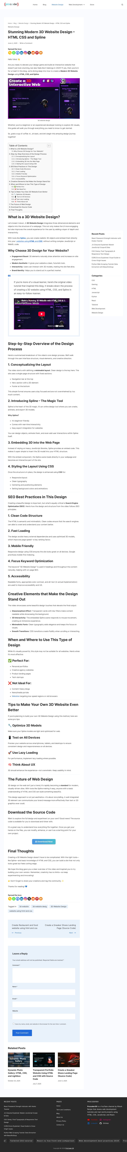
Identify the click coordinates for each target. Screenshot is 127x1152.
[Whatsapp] (13, 52)
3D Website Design (58, 906)
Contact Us (60, 1125)
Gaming (94, 284)
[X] (29, 52)
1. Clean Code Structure (22, 169)
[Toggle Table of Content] (48, 145)
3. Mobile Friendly (20, 174)
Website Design (57, 5)
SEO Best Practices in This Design (24, 166)
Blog (44, 5)
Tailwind (95, 305)
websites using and (29, 241)
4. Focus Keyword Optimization (25, 176)
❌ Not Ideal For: (20, 189)
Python (94, 297)
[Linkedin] (21, 52)
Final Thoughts (16, 210)
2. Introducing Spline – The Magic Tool (27, 159)
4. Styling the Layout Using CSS (26, 164)
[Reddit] (33, 52)
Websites (15, 696)
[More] (41, 52)
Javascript (96, 292)
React (94, 301)
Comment (16, 965)
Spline (23, 238)
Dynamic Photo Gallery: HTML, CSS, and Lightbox (17, 1073)
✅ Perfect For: (19, 187)
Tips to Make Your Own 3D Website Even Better (29, 192)
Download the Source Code (21, 207)
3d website (24, 906)
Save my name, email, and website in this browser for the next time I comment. (40, 1024)
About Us (59, 1117)
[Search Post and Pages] (122, 4)
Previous (18, 933)
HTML (94, 288)
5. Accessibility (19, 179)
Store (92, 5)
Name (14, 986)
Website (15, 1011)
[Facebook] (17, 52)
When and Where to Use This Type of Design (28, 184)
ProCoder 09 (69, 1148)
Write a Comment (26, 43)
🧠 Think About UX (21, 202)
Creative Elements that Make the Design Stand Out (30, 181)
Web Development (76, 5)
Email (14, 999)
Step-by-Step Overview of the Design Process (29, 154)
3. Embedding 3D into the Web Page (27, 161)
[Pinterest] (37, 52)
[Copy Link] (10, 52)
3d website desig (40, 906)
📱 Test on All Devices (22, 197)
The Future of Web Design (21, 204)
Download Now (45, 841)
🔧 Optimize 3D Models (22, 194)
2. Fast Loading (19, 171)
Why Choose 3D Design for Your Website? (28, 151)
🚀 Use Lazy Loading (21, 199)
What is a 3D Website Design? (22, 149)
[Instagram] (25, 52)
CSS (93, 280)
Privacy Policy (61, 1121)
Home (35, 5)
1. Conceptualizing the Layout (24, 156)
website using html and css (20, 911)
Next (71, 933)
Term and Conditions (63, 1109)
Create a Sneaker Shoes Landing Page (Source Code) (67, 1073)
